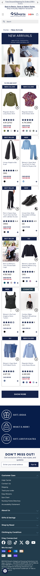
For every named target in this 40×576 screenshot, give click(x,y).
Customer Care (8, 475)
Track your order (8, 490)
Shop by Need (8, 525)
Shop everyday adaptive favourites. (20, 7)
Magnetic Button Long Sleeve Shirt (9, 113)
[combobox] (20, 21)
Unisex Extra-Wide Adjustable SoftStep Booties (29, 215)
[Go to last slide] (2, 2)
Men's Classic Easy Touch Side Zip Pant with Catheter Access (10, 215)
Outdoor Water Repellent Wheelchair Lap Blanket (29, 316)
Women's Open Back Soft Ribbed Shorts (10, 364)
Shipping (5, 487)
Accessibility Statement (11, 504)
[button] (3, 14)
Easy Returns (7, 494)
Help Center (6, 480)
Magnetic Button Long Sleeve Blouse (28, 364)
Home (6, 30)
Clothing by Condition (11, 532)
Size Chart (5, 497)
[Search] (4, 21)
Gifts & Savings (8, 517)
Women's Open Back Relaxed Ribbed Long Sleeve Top (29, 265)
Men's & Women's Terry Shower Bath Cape (9, 265)
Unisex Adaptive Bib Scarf (10, 163)
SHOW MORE (20, 394)
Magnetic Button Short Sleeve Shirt (28, 113)
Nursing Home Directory (11, 501)
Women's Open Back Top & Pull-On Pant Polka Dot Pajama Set (29, 164)
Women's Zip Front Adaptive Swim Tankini (9, 316)
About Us (6, 510)
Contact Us (6, 484)
